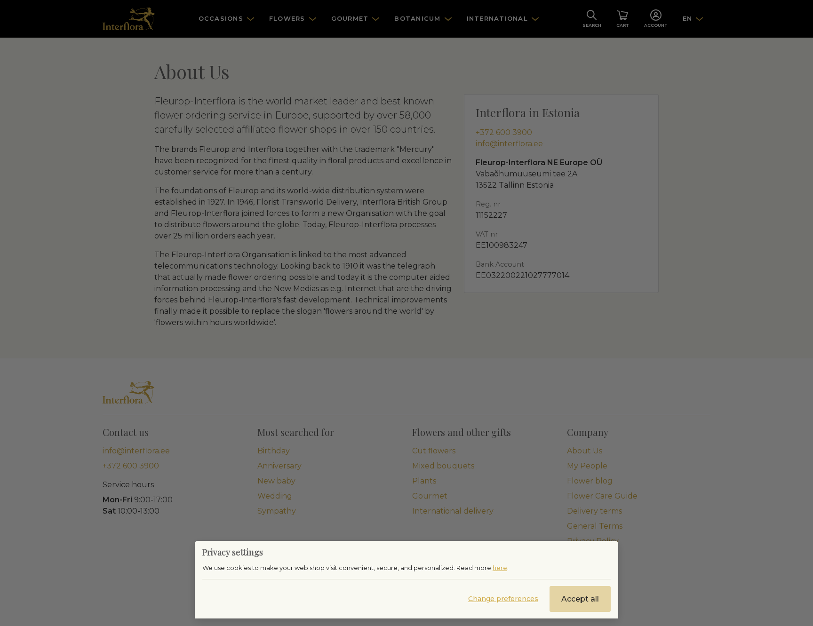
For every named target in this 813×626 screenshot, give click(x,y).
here (500, 567)
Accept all (580, 598)
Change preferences (503, 598)
